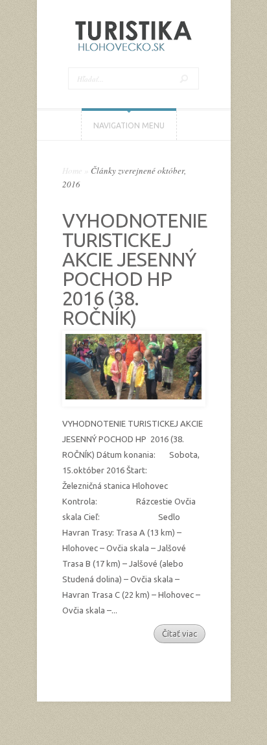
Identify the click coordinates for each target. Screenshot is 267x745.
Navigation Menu (129, 125)
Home (72, 170)
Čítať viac (179, 633)
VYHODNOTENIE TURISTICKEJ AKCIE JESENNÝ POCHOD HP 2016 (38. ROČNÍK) (134, 269)
